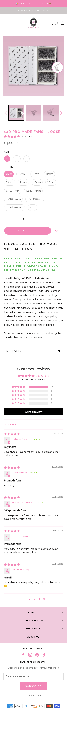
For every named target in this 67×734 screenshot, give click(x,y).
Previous (5, 113)
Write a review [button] (33, 412)
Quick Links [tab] (33, 629)
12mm (49, 174)
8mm (32, 207)
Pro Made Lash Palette (29, 337)
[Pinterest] (37, 655)
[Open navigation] (5, 23)
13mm (9, 182)
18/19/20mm (34, 199)
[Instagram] (30, 655)
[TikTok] (44, 655)
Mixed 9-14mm (14, 207)
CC (17, 158)
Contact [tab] (33, 613)
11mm (35, 174)
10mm (22, 174)
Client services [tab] (33, 621)
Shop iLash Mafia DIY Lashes (33, 11)
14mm (23, 182)
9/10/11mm (12, 191)
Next (61, 113)
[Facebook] (23, 655)
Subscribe (33, 686)
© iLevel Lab (33, 695)
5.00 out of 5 (42, 376)
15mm (37, 182)
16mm (50, 182)
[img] (12, 434)
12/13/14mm (33, 191)
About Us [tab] (33, 637)
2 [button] (29, 598)
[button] (12, 136)
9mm (9, 174)
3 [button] (34, 598)
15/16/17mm (13, 199)
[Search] (51, 23)
